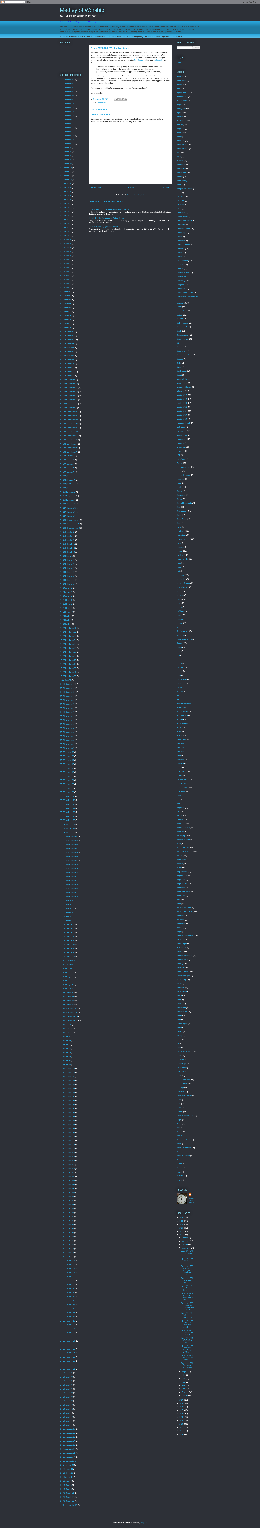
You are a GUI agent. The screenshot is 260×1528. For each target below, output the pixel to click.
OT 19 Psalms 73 (67, 1233)
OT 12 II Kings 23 (67, 1005)
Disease (180, 359)
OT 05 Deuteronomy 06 (69, 852)
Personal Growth (183, 828)
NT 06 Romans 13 (67, 376)
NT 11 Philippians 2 (67, 496)
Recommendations (184, 907)
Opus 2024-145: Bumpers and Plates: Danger (106, 218)
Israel (179, 603)
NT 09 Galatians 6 (67, 472)
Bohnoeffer (181, 165)
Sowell (179, 996)
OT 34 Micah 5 (66, 1485)
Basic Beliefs (182, 145)
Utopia (179, 1120)
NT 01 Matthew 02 (67, 83)
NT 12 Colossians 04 (68, 512)
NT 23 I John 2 (66, 620)
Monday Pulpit (182, 715)
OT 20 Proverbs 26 (67, 1349)
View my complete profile (192, 1200)
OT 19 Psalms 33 (67, 1209)
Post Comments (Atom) (136, 195)
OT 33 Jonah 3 (66, 1481)
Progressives (182, 876)
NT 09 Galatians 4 (67, 464)
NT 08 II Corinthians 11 (69, 432)
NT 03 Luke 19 (66, 224)
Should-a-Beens (183, 972)
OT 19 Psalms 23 (67, 1205)
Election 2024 (182, 411)
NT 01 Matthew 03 (67, 87)
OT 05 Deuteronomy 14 (69, 864)
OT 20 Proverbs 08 (67, 1281)
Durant (179, 375)
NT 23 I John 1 (66, 616)
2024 (181, 1224)
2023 (181, 1228)
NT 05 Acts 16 (65, 320)
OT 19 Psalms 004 (67, 1069)
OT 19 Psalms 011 (67, 1076)
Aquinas (180, 113)
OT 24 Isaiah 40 (66, 1405)
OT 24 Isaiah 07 (66, 1389)
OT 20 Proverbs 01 (67, 1261)
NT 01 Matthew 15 (67, 107)
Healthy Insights (183, 539)
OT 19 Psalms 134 (67, 1185)
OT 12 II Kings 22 (67, 1000)
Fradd (179, 483)
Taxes (179, 1056)
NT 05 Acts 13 (65, 312)
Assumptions (182, 120)
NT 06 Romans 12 (67, 372)
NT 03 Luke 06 (66, 196)
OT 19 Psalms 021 (67, 1097)
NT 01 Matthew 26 (67, 139)
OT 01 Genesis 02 (67, 688)
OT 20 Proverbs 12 (67, 1297)
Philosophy (181, 836)
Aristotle (180, 117)
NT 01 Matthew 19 (67, 119)
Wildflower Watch (183, 1140)
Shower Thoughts (183, 976)
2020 (181, 1400)
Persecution (181, 823)
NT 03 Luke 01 (66, 184)
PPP (178, 803)
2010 (181, 1434)
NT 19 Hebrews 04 (67, 568)
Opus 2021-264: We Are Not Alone (187, 1340)
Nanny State (181, 739)
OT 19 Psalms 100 (67, 1153)
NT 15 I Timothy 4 (67, 536)
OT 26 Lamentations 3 (68, 1461)
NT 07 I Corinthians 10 (69, 384)
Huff (178, 571)
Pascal (179, 815)
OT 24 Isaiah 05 (66, 1381)
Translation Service (184, 1096)
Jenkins (180, 619)
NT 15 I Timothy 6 (67, 540)
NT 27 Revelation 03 (68, 636)
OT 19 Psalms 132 (67, 1181)
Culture (179, 315)
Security (180, 964)
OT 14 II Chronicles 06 (69, 1016)
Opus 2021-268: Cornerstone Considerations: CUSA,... (187, 1306)
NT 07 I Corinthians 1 (68, 380)
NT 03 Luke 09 (66, 200)
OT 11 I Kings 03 (66, 968)
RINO (179, 900)
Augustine (180, 129)
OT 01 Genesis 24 (67, 728)
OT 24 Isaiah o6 (66, 1425)
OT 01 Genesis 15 (67, 720)
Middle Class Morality (185, 703)
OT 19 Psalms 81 (67, 1237)
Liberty (179, 663)
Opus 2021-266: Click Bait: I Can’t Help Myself (187, 1324)
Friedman (180, 487)
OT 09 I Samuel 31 (67, 956)
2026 (181, 1218)
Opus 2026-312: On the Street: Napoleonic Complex (109, 209)
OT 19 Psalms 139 (67, 1193)
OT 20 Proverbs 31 (67, 1369)
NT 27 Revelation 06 (68, 648)
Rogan (179, 932)
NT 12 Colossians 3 (67, 516)
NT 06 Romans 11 (67, 368)
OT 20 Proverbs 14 (67, 1305)
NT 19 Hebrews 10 (67, 576)
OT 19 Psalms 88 (67, 1245)
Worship (180, 1152)
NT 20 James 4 (66, 592)
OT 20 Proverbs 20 (67, 1325)
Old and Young (182, 779)
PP (178, 799)
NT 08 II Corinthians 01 (69, 412)
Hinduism (180, 547)
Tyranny (180, 1112)
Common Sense (183, 273)
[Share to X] (120, 99)
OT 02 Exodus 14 (67, 760)
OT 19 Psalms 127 (67, 1177)
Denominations (182, 339)
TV (178, 1044)
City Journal (139, 60)
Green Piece (181, 519)
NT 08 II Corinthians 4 (68, 444)
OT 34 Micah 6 (66, 1489)
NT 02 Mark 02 (66, 151)
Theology (180, 1088)
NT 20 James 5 (66, 596)
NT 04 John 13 (66, 260)
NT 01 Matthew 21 (67, 123)
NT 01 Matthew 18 (67, 115)
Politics (179, 856)
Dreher (179, 363)
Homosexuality (182, 559)
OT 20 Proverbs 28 (67, 1357)
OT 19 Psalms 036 (67, 1105)
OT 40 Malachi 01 (67, 1493)
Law (178, 655)
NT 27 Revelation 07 (68, 652)
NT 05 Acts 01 (65, 292)
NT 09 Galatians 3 (67, 460)
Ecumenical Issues (184, 387)
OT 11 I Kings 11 (66, 972)
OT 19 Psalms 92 (67, 1253)
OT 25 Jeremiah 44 (67, 1457)
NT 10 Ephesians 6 (67, 488)
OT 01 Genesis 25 (67, 732)
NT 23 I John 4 (66, 624)
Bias (178, 153)
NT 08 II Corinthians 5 (68, 448)
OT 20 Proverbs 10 (67, 1289)
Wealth (179, 1132)
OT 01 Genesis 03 (67, 692)
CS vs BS (180, 201)
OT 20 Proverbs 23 (67, 1337)
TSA (178, 1040)
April (184, 1385)
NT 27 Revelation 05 (68, 644)
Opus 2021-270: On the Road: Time (187, 1288)
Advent (179, 84)
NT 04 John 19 (66, 280)
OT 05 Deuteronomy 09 (69, 860)
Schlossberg (181, 948)
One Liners (181, 791)
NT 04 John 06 (66, 248)
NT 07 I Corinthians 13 (69, 396)
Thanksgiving (182, 1084)
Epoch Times (182, 435)
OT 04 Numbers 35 (67, 832)
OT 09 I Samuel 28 (67, 952)
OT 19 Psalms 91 (67, 1249)
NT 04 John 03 (66, 240)
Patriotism (181, 819)
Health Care (181, 535)
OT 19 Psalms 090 (67, 1137)
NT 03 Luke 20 (66, 228)
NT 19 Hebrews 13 (67, 584)
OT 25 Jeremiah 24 (67, 1441)
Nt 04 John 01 (65, 680)
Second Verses (182, 960)
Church (179, 253)
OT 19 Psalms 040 (67, 1121)
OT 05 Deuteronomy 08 (69, 856)
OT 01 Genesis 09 (67, 708)
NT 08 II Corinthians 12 (69, 436)
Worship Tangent (183, 1156)
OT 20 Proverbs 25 (67, 1345)
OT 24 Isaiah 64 (66, 1421)
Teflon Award (182, 1068)
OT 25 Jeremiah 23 (67, 1437)
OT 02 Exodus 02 (67, 752)
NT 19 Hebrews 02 (67, 564)
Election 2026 (182, 415)
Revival (179, 928)
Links (179, 675)
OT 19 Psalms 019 (67, 1093)
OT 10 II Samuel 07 (67, 964)
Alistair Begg (182, 100)
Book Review (182, 173)
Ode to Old (181, 771)
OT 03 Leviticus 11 (67, 796)
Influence (180, 591)
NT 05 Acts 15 (65, 316)
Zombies (180, 1168)
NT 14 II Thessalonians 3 (70, 528)
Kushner (180, 643)
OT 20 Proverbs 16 (67, 1309)
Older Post (165, 187)
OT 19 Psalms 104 (67, 1157)
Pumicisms (181, 896)
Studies (180, 1032)
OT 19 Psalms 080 (67, 1133)
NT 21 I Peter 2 (66, 604)
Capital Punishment (184, 221)
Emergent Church (183, 423)
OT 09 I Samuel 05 (67, 928)
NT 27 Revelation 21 (68, 672)
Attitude (180, 125)
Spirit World (181, 1008)
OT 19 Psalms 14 (67, 1197)
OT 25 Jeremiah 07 (67, 1429)
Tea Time (180, 1060)
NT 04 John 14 (66, 264)
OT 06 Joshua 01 (67, 900)
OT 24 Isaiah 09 (66, 1397)
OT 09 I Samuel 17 (67, 948)
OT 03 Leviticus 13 (67, 800)
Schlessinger (182, 944)
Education (180, 391)
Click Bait (180, 265)
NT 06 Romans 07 (67, 352)
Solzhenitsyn (182, 992)
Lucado (179, 687)
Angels (179, 105)
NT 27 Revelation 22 (68, 676)
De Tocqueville (182, 327)
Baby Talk (180, 141)
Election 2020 (182, 403)
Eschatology (181, 439)
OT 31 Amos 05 (66, 1477)
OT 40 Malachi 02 (67, 1497)
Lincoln (179, 671)
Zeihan (179, 1164)
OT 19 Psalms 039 (67, 1117)
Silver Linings (182, 980)
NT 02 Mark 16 (66, 179)
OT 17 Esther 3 (66, 1028)
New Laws (181, 747)
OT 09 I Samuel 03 (67, 924)
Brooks (179, 185)
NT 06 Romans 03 (67, 340)
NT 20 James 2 (66, 588)
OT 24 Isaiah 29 (66, 1401)
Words (179, 1144)
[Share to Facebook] (123, 99)
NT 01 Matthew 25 (67, 136)
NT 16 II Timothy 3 (67, 552)
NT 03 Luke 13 (66, 212)
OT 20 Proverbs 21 (67, 1329)
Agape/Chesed (182, 92)
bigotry (179, 1172)
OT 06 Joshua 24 (67, 908)
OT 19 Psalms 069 (67, 1129)
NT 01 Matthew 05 (67, 91)
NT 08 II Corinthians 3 (68, 440)
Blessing (180, 161)
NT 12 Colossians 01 (68, 504)
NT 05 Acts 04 (65, 300)
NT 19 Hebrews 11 (67, 580)
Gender (179, 499)
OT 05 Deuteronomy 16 (69, 868)
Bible (179, 157)
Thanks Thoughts (183, 1080)
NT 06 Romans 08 (67, 356)
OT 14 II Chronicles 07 (69, 1020)
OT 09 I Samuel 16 (67, 944)
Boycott (180, 177)
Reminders (181, 916)
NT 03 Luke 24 (66, 236)
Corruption (181, 303)
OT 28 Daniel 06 (66, 1469)
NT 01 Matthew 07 (67, 99)
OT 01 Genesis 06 (67, 700)
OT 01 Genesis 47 (67, 748)
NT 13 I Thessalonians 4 (69, 520)
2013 (181, 1424)
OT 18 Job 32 (65, 1061)
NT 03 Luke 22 (66, 232)
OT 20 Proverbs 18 (67, 1317)
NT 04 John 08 (66, 252)
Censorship (181, 233)
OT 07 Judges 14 (67, 916)
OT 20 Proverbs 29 (67, 1361)
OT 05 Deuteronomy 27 (69, 880)
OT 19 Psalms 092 (67, 1145)
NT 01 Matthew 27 (67, 143)
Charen (179, 237)
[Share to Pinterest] (126, 99)
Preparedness (182, 871)
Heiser (179, 543)
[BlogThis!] (118, 99)
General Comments (184, 503)
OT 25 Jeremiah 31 (67, 1453)
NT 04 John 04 (66, 244)
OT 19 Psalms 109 (67, 1161)
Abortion (180, 77)
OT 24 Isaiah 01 (66, 1373)
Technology (181, 1064)
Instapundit (158, 60)
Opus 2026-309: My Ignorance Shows (103, 227)
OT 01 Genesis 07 (67, 704)
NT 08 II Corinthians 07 (69, 428)
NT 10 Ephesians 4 (67, 480)
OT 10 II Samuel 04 (67, 960)
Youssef (180, 1160)
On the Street (182, 787)
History (179, 551)
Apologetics (181, 109)
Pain (178, 811)
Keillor (179, 627)
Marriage (180, 691)
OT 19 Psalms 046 (67, 1125)
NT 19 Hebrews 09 (67, 572)
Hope (179, 563)
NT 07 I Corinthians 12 (69, 392)
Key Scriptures (182, 631)
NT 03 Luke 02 (66, 188)
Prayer (179, 867)
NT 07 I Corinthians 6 (68, 408)
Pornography (181, 859)
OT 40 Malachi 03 (67, 1501)
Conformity (181, 281)
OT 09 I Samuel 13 (67, 940)
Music (179, 731)
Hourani (180, 567)
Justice (179, 623)
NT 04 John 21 (66, 288)
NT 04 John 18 (66, 276)
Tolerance (180, 1092)
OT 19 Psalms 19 (67, 1201)
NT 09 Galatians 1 (67, 456)
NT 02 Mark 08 (66, 164)
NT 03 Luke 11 (65, 208)
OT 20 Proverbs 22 (67, 1333)
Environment (181, 431)
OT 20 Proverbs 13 (67, 1301)
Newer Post (96, 187)
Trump (179, 1100)
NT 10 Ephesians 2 (67, 476)
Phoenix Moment (183, 839)
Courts (179, 307)
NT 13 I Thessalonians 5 (69, 524)
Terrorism (180, 1072)
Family (179, 463)
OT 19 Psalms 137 (67, 1189)
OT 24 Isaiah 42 (66, 1409)
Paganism (180, 807)
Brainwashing (182, 181)
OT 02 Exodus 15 (67, 764)
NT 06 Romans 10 (67, 364)
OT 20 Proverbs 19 (67, 1321)
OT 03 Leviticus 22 (67, 812)
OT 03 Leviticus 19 (67, 808)
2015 (181, 1417)
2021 (181, 1235)
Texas (179, 1076)
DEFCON (180, 319)
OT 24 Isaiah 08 (66, 1393)
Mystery (180, 735)
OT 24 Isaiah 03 (66, 1377)
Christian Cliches (183, 245)
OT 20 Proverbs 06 (67, 1277)
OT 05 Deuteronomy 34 (69, 896)
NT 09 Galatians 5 (67, 468)
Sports (179, 1016)
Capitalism (181, 225)
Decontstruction (183, 335)
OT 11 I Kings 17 (66, 980)
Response (180, 920)
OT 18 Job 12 (65, 1048)
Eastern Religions (183, 379)
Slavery (180, 984)
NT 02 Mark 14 (66, 176)
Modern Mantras (183, 711)
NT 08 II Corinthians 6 (68, 452)
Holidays (180, 555)
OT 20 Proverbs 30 (67, 1365)
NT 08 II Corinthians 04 (69, 420)
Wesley (179, 1136)
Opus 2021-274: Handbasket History (187, 1253)
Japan (179, 615)
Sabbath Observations (185, 936)
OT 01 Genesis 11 (67, 712)
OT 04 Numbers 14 (67, 828)
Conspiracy (181, 289)
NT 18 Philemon (66, 556)
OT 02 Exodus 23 (67, 784)
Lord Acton (181, 683)
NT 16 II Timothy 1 (67, 544)
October (185, 1245)
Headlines (180, 531)
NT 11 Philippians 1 (67, 492)
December (186, 1238)
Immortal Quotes (183, 583)
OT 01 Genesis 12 (67, 716)
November (186, 1241)
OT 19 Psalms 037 (67, 1109)
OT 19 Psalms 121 (67, 1173)
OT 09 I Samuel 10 (67, 936)
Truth (179, 1104)
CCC (178, 193)
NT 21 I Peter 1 (66, 600)
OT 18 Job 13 (65, 1053)
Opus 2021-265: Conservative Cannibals (187, 1332)
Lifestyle (180, 667)
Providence (181, 887)
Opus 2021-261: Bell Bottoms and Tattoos (187, 1365)
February (185, 1392)
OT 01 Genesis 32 (67, 736)
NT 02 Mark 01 (66, 148)
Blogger (143, 1523)
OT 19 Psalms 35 (67, 1217)
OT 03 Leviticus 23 (67, 816)
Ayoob (179, 137)
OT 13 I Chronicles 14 (68, 1012)
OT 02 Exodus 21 (67, 780)
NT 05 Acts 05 (65, 304)
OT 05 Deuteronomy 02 (69, 840)
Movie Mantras (182, 723)
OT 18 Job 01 (65, 1036)
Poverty (180, 864)
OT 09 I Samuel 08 (67, 932)
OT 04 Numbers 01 (67, 824)
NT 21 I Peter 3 (66, 608)
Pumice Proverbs (183, 892)
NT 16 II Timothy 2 (67, 548)
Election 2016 (182, 395)
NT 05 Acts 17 (65, 324)
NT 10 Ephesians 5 (67, 484)
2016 (181, 1414)
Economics (101, 103)
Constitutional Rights (185, 293)
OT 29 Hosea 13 (66, 1473)
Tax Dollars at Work (184, 1052)
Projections (181, 879)
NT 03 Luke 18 (66, 220)
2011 (181, 1431)
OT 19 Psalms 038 (67, 1113)
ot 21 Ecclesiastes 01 (68, 1505)
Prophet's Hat (182, 884)
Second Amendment (184, 956)
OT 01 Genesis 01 (67, 684)
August (185, 1372)
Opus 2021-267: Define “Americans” (187, 1315)
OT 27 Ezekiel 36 (67, 1465)
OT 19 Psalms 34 (67, 1213)
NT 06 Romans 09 (67, 360)
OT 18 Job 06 (65, 1041)
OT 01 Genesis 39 (67, 744)
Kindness (180, 635)
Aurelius (180, 133)
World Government (184, 1148)
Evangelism (181, 447)
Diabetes (180, 347)
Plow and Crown (183, 848)
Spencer (180, 1004)
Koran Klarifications (184, 639)
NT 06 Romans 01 (67, 332)
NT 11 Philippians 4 (67, 500)
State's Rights (182, 1024)
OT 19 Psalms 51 (67, 1225)
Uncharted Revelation (185, 1116)
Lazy (178, 659)
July (183, 1375)
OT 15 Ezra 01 (66, 1025)
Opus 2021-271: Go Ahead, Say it (187, 1280)
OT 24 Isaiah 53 (66, 1417)
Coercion (180, 269)
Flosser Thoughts (183, 475)
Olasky (179, 775)
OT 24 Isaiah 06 (66, 1385)
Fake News (181, 459)
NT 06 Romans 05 (67, 344)
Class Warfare (182, 261)
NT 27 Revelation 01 (68, 628)
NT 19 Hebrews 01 (67, 560)
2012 (181, 1427)
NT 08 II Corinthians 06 (69, 424)
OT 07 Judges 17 (67, 920)
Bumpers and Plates (185, 189)
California (180, 205)
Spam (179, 1000)
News (179, 755)
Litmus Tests (182, 679)
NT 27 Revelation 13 (68, 660)
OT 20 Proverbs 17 (67, 1313)
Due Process (182, 371)
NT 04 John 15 (66, 268)
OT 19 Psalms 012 (67, 1081)
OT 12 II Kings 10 (67, 992)
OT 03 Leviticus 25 (67, 820)
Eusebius (180, 443)
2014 (181, 1420)
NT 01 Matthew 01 (67, 79)
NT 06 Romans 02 (67, 336)
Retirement (181, 924)
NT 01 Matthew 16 (67, 111)
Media (179, 699)
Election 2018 (182, 399)
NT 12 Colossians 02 (68, 508)
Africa (179, 89)
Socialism (180, 988)
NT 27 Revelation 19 (68, 664)
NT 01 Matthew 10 (67, 103)
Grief (178, 523)
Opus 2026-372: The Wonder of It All (106, 201)
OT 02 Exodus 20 (67, 776)
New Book (181, 743)
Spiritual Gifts (182, 1012)
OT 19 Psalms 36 (67, 1221)
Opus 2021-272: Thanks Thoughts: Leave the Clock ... (187, 1270)
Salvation (180, 940)
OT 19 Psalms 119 (67, 1169)
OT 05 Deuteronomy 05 (69, 848)
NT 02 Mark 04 (66, 156)
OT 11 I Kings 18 (66, 984)
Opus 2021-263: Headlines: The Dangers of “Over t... (187, 1349)
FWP (179, 455)
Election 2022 (182, 407)
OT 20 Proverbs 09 (67, 1285)
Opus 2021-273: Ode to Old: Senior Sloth (187, 1261)
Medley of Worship (82, 10)
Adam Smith (181, 81)
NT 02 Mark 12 (66, 171)
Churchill (180, 257)
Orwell (179, 795)
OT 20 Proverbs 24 (67, 1341)
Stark (179, 1020)
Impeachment (182, 587)
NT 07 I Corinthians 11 (68, 388)
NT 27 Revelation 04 (68, 640)
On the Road (181, 783)
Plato (179, 843)
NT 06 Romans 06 (67, 348)
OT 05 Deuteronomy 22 (69, 876)
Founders (180, 479)
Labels (179, 647)
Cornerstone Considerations (187, 297)
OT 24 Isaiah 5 (66, 1413)
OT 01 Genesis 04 (67, 696)
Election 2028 (182, 419)
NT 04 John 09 (66, 256)
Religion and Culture (184, 912)
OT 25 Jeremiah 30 (67, 1449)
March (184, 1389)
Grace (179, 515)
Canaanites (181, 213)
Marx (179, 695)
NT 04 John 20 (66, 284)
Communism (181, 277)
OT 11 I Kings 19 (66, 988)
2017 (181, 1410)
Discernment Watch (184, 355)
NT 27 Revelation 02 (68, 632)
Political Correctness (185, 851)
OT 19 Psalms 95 (67, 1257)
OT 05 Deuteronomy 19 (69, 872)
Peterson (180, 831)
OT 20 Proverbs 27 (67, 1353)
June (184, 1379)
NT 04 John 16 (66, 272)
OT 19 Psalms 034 (67, 1101)
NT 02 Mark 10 (66, 168)
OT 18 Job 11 (65, 1045)
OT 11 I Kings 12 (66, 977)
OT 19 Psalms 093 (67, 1149)
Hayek (179, 527)
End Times (181, 427)
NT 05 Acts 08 (65, 308)
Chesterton (181, 241)
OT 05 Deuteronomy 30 (69, 884)
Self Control (181, 968)
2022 (181, 1231)
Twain (179, 1108)
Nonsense (180, 759)
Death (179, 331)
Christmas (181, 249)
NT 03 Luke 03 (66, 192)
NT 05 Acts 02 (65, 296)
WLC (178, 1128)
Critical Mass (182, 311)
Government (181, 511)
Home (131, 187)
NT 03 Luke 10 (66, 204)
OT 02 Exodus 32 (67, 788)
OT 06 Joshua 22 (67, 904)
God (178, 507)
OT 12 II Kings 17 (67, 996)
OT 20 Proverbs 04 (67, 1273)
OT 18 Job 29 (65, 1056)
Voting (179, 1124)
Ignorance (180, 575)
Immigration (181, 579)
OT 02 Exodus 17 (67, 768)
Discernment (181, 351)
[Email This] (115, 99)
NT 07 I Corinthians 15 (69, 404)
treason (179, 1180)
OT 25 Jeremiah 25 (67, 1445)
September (186, 1248)
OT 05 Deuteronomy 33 (69, 892)
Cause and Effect (183, 229)
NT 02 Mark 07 (66, 159)
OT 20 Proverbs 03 (67, 1269)
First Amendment (183, 467)
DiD (178, 343)
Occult (179, 767)
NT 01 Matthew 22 (67, 128)
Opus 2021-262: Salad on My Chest (187, 1357)
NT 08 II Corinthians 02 (69, 416)
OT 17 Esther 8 (66, 1033)
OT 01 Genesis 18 (67, 724)
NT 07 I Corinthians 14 (69, 400)
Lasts (179, 651)
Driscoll (179, 367)
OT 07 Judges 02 (67, 912)
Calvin (179, 209)
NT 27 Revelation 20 (68, 668)
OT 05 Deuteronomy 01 (69, 836)
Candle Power (182, 217)
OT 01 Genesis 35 (67, 740)
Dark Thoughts (182, 323)
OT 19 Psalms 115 (67, 1165)
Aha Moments (182, 97)
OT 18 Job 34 (65, 1065)
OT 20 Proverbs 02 (67, 1265)
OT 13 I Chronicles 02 (68, 1008)
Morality (180, 719)
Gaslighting (181, 495)
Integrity (180, 595)
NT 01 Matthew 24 (67, 131)
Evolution (180, 451)
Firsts (179, 471)
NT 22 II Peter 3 (66, 612)
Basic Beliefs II (183, 149)
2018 (181, 1407)
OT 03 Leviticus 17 (67, 804)
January (185, 1396)
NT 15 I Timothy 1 (67, 532)
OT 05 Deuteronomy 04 (69, 844)
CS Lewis (180, 197)
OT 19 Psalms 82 (67, 1241)
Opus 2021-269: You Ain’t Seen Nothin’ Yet (187, 1296)
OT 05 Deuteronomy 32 (69, 888)
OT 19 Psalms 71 (67, 1229)
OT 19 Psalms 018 (67, 1089)
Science (180, 952)
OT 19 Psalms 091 (67, 1141)
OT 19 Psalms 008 (67, 1073)
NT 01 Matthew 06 (67, 95)
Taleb (179, 1048)
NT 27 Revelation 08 (68, 656)
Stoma (179, 1028)
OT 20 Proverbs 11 (67, 1293)
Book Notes (181, 169)
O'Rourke (180, 763)
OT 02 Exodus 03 (67, 756)
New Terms (181, 751)
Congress (180, 285)
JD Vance (180, 611)
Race (179, 904)
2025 (181, 1221)
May (184, 1382)
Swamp (179, 1036)
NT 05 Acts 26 (65, 328)
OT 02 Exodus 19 (67, 772)
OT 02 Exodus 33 (67, 792)
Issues (179, 607)
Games (179, 491)
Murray (179, 727)
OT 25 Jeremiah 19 (67, 1433)
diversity (180, 1176)
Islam (179, 599)
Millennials (181, 707)
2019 (181, 1403)
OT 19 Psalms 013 (67, 1085)
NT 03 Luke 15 (66, 216)
